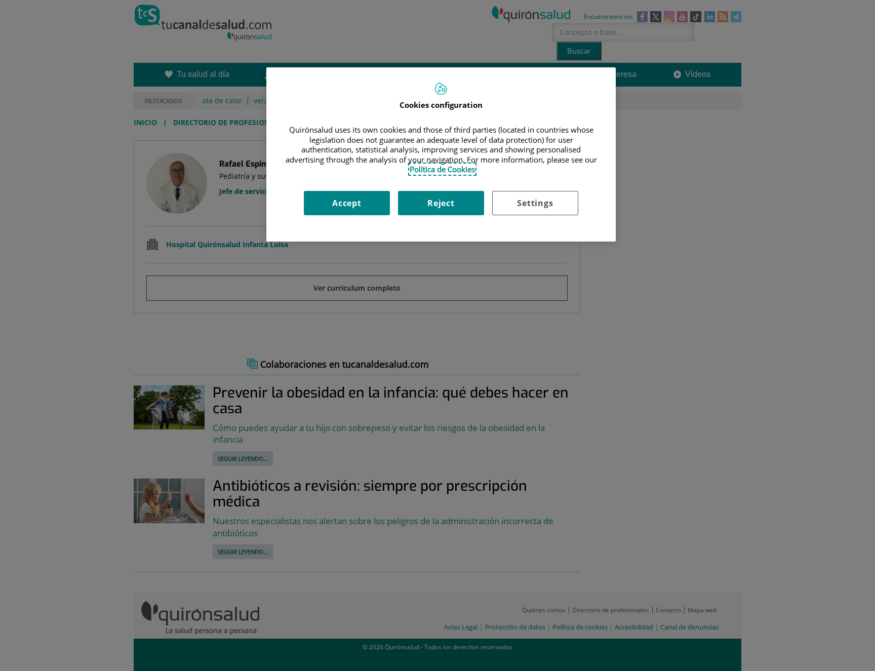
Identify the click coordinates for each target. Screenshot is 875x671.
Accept (347, 203)
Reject (441, 203)
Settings (535, 203)
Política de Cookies (442, 169)
